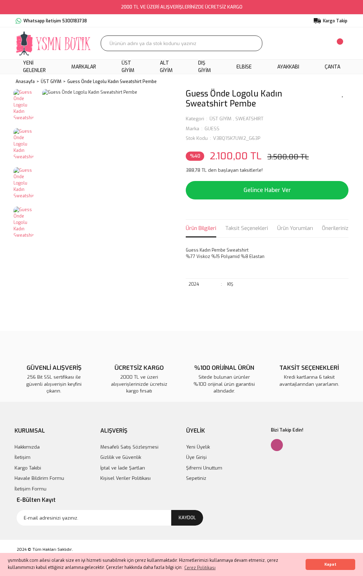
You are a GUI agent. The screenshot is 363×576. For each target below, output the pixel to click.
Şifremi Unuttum (204, 468)
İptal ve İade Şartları (122, 468)
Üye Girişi (196, 457)
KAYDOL (187, 518)
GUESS (212, 129)
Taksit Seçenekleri (246, 228)
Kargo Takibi (28, 468)
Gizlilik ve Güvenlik (120, 457)
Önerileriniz (335, 228)
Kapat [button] (330, 564)
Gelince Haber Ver (267, 190)
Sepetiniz (196, 478)
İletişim (22, 457)
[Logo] (54, 43)
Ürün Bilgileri (201, 228)
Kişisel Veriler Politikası (125, 478)
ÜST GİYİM (220, 119)
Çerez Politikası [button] (200, 568)
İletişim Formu (30, 489)
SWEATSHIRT (249, 119)
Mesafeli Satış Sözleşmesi (129, 447)
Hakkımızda (27, 447)
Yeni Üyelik (198, 447)
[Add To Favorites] (342, 93)
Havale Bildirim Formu (39, 478)
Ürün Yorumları (295, 228)
